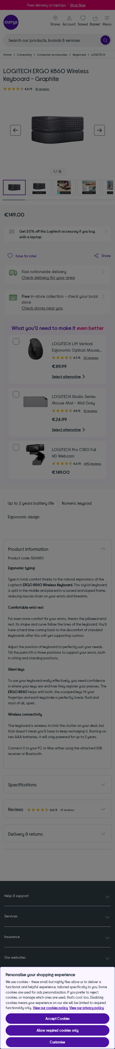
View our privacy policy (86, 1008)
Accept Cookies (57, 1018)
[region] (57, 1008)
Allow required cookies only (58, 1030)
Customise (57, 1042)
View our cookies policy (50, 1008)
